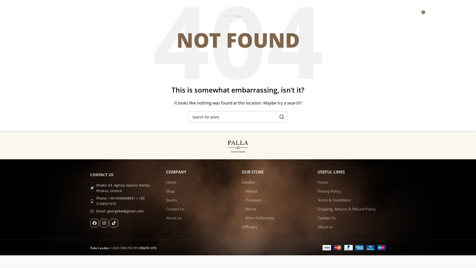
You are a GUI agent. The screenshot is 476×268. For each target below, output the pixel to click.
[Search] (432, 14)
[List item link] (124, 201)
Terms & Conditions (334, 200)
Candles (248, 182)
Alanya (251, 191)
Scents (171, 200)
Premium (253, 200)
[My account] (411, 14)
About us (173, 217)
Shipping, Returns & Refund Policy (347, 208)
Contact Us (175, 208)
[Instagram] (104, 223)
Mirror (251, 208)
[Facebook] (94, 223)
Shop (170, 191)
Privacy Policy (329, 191)
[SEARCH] (282, 117)
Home (171, 182)
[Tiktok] (114, 223)
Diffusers (249, 226)
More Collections (259, 217)
